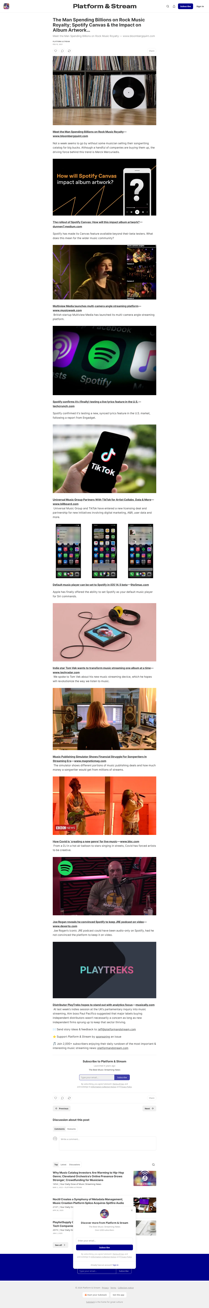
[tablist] (65, 1129)
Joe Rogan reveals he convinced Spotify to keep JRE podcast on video (98, 922)
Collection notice (126, 1287)
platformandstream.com (112, 1048)
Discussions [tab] (74, 1164)
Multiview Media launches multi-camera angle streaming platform (95, 306)
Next (147, 1108)
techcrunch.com (64, 406)
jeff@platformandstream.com (117, 1029)
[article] (104, 1182)
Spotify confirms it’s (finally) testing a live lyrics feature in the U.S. (95, 401)
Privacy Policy (126, 1257)
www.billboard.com (65, 504)
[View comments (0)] (62, 51)
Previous (63, 1108)
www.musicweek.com (67, 310)
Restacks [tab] (71, 1129)
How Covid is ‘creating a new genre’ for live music (85, 841)
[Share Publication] (174, 6)
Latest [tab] (63, 1164)
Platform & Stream (61, 41)
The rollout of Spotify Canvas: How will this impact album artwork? (96, 222)
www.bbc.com (129, 841)
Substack (90, 1302)
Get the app (118, 1294)
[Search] (168, 6)
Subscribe (185, 6)
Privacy (105, 1287)
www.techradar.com (66, 672)
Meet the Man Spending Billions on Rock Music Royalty (88, 131)
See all (58, 1245)
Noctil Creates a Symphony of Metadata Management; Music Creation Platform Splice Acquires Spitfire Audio (88, 1201)
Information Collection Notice (103, 1257)
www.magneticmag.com (90, 761)
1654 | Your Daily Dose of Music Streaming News (77, 1184)
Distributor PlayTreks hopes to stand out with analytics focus (93, 1005)
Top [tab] (56, 1164)
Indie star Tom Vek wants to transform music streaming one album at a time (102, 668)
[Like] (55, 51)
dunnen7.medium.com (67, 226)
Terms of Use (118, 1254)
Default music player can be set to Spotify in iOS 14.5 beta (90, 584)
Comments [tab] (59, 1129)
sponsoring (103, 1036)
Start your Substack (97, 1294)
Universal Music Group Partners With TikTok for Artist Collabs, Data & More (102, 499)
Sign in (200, 6)
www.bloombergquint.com (70, 136)
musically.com (145, 1005)
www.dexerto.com (65, 926)
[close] (132, 1210)
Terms (113, 1287)
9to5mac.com (140, 584)
